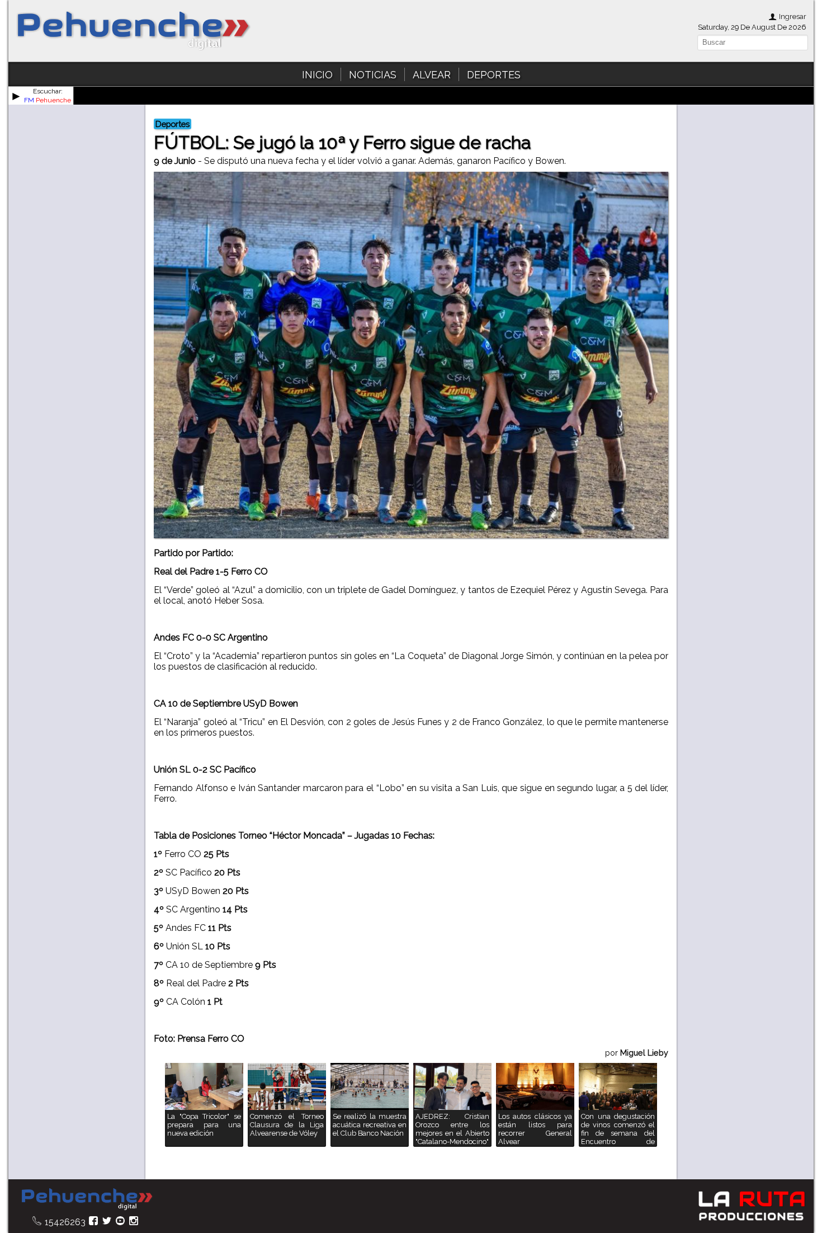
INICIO (317, 75)
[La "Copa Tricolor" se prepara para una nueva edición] (204, 1143)
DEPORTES (494, 75)
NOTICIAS (372, 75)
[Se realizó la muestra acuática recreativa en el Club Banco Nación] (369, 1143)
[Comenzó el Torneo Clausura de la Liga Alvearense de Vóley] (286, 1143)
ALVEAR (432, 75)
